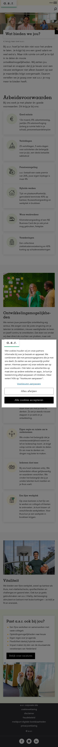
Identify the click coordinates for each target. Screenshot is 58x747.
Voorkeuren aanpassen (29, 383)
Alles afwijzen (29, 391)
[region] (29, 373)
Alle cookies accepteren (29, 400)
